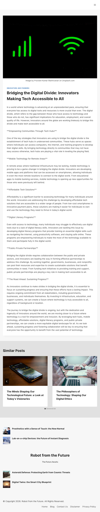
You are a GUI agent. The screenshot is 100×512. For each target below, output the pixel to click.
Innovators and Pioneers (18, 88)
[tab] (45, 408)
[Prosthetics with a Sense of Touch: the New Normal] (6, 430)
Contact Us (62, 506)
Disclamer (75, 506)
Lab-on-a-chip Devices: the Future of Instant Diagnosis (40, 438)
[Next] (93, 381)
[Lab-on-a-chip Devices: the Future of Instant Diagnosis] (6, 440)
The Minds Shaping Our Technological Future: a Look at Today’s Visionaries (25, 395)
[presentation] (25, 371)
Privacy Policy (89, 506)
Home (45, 506)
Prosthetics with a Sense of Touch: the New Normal (38, 428)
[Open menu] (95, 5)
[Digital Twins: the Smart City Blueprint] (6, 484)
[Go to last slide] (7, 381)
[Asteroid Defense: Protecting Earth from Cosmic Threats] (6, 474)
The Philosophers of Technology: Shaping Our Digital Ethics (71, 395)
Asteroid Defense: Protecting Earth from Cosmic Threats (41, 472)
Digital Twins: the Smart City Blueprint (31, 482)
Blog (52, 506)
